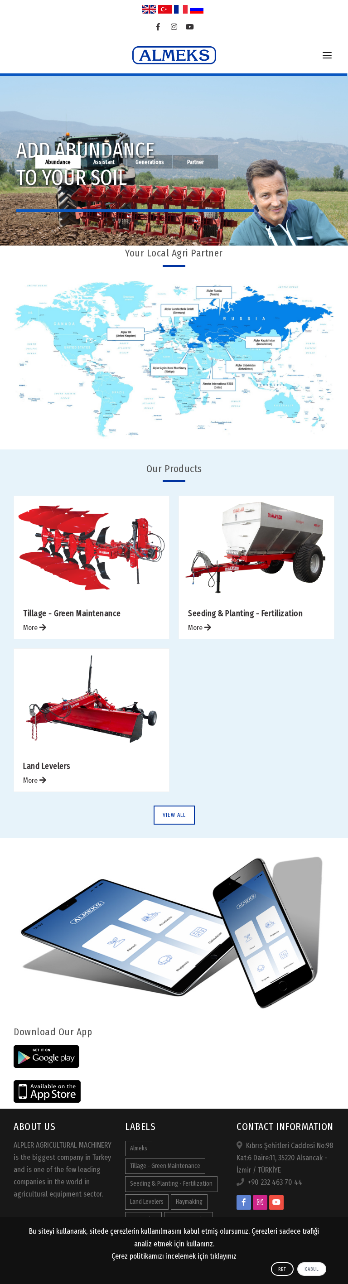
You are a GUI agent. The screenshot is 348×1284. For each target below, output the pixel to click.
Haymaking (189, 1202)
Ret (282, 1269)
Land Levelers (47, 766)
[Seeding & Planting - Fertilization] (256, 547)
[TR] (165, 9)
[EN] (149, 9)
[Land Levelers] (91, 700)
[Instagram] (174, 27)
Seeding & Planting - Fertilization (245, 613)
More (31, 627)
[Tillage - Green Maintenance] (91, 547)
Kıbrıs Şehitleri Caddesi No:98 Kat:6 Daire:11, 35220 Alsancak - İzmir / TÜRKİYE (285, 1158)
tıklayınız (223, 1256)
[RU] (196, 9)
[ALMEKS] (174, 55)
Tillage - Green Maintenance (72, 613)
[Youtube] (190, 27)
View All (174, 814)
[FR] (181, 9)
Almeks (138, 1148)
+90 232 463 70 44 (275, 1182)
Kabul (311, 1269)
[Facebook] (158, 27)
